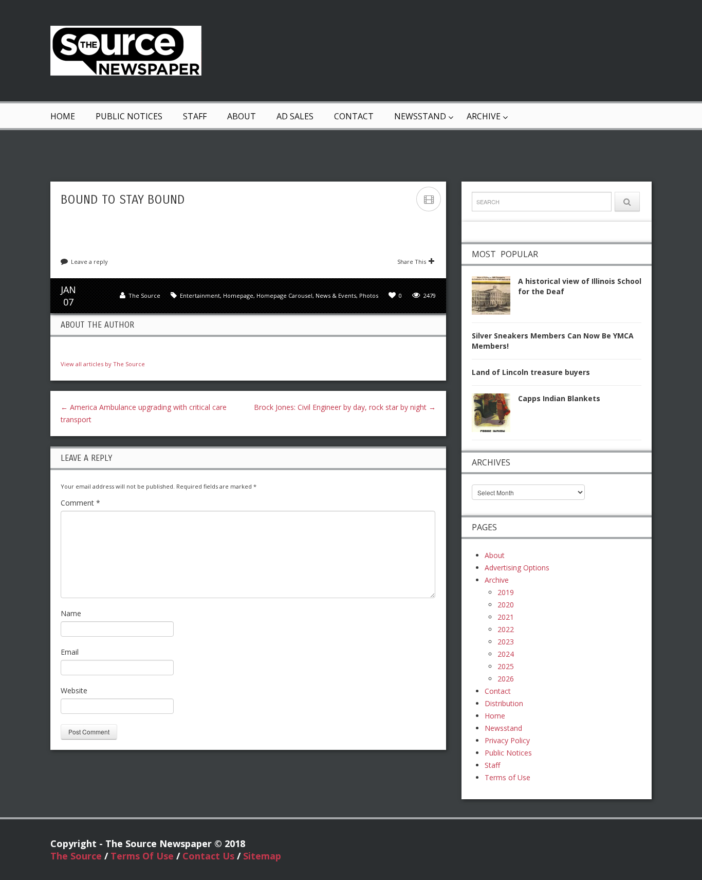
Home (62, 116)
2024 (505, 654)
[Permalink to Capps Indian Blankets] (495, 416)
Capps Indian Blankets (559, 398)
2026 (505, 679)
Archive (484, 116)
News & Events (336, 295)
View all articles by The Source (103, 364)
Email (70, 652)
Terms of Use (507, 777)
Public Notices (129, 116)
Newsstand (420, 116)
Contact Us (208, 856)
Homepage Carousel (284, 295)
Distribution (504, 703)
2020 (505, 604)
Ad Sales (294, 116)
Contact (354, 116)
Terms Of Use (142, 856)
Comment (80, 503)
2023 (505, 641)
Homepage (238, 295)
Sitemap (262, 856)
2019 (505, 592)
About (241, 116)
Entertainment (200, 295)
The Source (144, 295)
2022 (505, 629)
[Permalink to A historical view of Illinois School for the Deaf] (495, 298)
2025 (505, 666)
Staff (195, 116)
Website (74, 690)
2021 (505, 617)
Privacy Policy (507, 740)
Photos (368, 295)
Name (71, 613)
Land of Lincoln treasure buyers (531, 372)
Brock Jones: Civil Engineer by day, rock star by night (345, 407)
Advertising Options (517, 567)
